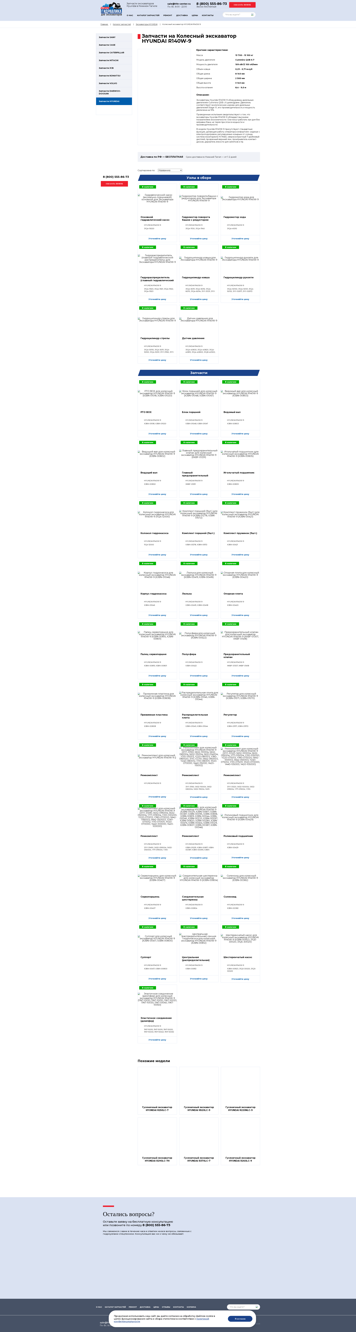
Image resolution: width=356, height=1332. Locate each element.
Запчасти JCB (106, 68)
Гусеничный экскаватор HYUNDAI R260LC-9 (240, 1159)
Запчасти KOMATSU (109, 75)
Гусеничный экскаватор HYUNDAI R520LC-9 (199, 1108)
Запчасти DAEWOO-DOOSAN (110, 92)
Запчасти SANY (107, 37)
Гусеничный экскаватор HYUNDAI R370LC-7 (199, 1159)
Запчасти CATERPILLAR (111, 52)
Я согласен (240, 1319)
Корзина (191, 1307)
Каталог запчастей (148, 15)
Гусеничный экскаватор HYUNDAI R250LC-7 (157, 1108)
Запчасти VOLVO (108, 83)
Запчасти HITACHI (108, 60)
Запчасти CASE (107, 45)
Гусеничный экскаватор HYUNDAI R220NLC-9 (240, 1108)
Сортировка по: (146, 170)
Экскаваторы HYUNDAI (146, 24)
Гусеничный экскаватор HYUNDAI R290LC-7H (157, 1159)
